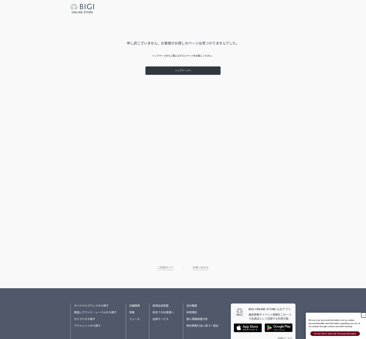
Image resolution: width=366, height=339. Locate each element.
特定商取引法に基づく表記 (202, 325)
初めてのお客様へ (163, 312)
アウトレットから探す (87, 325)
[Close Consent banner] (363, 315)
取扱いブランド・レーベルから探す (95, 312)
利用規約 (191, 312)
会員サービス (160, 318)
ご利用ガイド (165, 267)
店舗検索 (134, 305)
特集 (132, 312)
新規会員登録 (160, 305)
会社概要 (191, 305)
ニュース (134, 318)
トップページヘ (183, 70)
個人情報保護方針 (197, 318)
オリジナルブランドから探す (91, 305)
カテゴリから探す (84, 318)
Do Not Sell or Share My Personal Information (335, 334)
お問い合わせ (201, 267)
